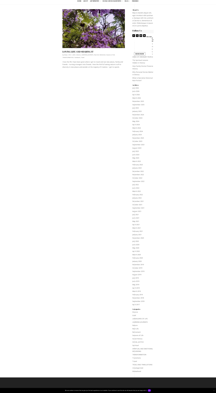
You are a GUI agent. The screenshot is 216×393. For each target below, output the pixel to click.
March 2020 (136, 255)
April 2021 (136, 225)
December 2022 (138, 171)
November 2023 (138, 138)
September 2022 (138, 181)
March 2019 (136, 291)
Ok (149, 390)
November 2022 (138, 175)
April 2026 (136, 95)
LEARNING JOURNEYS (87, 55)
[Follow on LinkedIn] (144, 35)
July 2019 (135, 278)
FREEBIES (135, 1)
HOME (79, 1)
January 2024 (137, 135)
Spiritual (135, 345)
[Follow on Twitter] (137, 35)
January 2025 (137, 111)
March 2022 (136, 191)
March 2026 (136, 98)
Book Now (140, 54)
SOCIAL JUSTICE (138, 342)
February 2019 (137, 295)
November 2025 (138, 101)
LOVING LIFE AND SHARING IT (77, 51)
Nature (135, 325)
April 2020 (136, 251)
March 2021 (136, 228)
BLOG (127, 1)
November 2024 (138, 115)
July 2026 (135, 88)
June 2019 (135, 281)
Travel (82, 57)
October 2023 (137, 141)
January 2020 (137, 261)
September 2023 (138, 145)
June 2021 (135, 218)
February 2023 (137, 165)
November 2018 (138, 298)
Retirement (102, 55)
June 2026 (135, 91)
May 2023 (135, 158)
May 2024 (135, 121)
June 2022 (135, 188)
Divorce (78, 55)
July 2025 (135, 108)
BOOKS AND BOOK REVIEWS (112, 1)
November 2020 (138, 238)
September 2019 (138, 271)
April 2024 (136, 125)
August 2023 (136, 148)
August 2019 (136, 275)
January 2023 (137, 168)
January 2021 (137, 235)
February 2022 (137, 195)
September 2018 (138, 301)
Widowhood (136, 371)
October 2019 (137, 268)
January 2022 (137, 198)
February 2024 (137, 131)
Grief (134, 315)
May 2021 (135, 221)
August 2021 (136, 211)
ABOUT (85, 1)
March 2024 (136, 128)
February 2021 (137, 231)
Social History (137, 339)
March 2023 (136, 161)
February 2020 (137, 258)
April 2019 (136, 288)
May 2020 (135, 248)
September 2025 (138, 105)
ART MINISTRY (94, 1)
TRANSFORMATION (67, 57)
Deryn (65, 55)
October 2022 (137, 178)
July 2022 (135, 185)
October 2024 (137, 118)
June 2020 (135, 245)
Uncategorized (137, 368)
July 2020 (135, 241)
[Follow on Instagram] (140, 35)
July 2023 (135, 151)
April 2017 (136, 305)
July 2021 (135, 215)
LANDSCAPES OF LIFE (140, 319)
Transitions (77, 57)
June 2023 (135, 155)
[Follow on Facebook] (133, 35)
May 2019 (135, 285)
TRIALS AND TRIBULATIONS (142, 365)
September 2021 (138, 208)
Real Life (96, 55)
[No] (214, 390)
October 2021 (137, 205)
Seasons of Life (110, 55)
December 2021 (138, 201)
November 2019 (138, 265)
